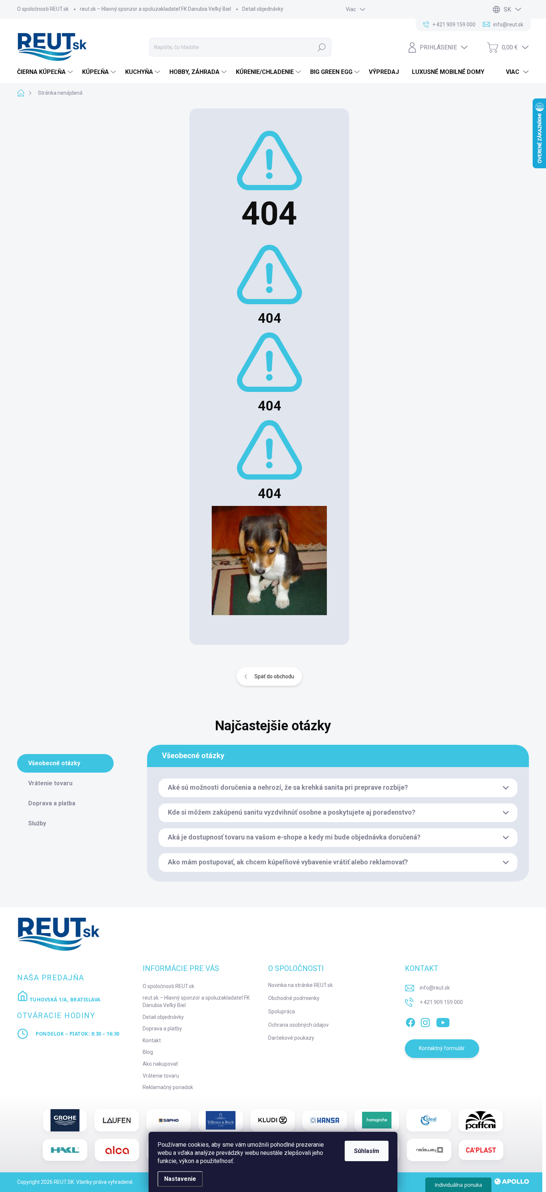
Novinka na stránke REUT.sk (300, 985)
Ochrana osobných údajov (298, 1025)
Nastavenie (180, 1178)
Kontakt (152, 1040)
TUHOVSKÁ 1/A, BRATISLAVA (64, 999)
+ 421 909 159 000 (441, 1002)
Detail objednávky (262, 9)
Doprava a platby (162, 1029)
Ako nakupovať (160, 1064)
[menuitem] (46, 72)
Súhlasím (366, 1150)
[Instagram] (425, 1021)
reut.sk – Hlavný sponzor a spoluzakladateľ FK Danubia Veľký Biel (155, 9)
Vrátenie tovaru (161, 1076)
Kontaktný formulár (442, 1048)
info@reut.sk (435, 988)
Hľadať (321, 47)
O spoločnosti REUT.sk (43, 9)
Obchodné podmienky (293, 998)
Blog (148, 1052)
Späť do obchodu (274, 676)
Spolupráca (281, 1011)
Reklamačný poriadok (168, 1087)
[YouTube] (443, 1021)
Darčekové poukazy (291, 1038)
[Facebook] (410, 1021)
